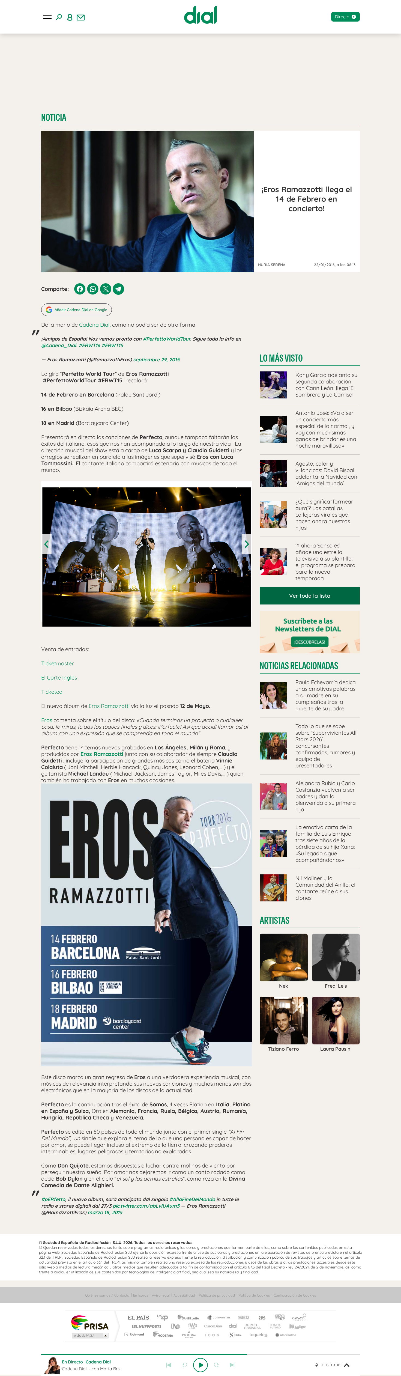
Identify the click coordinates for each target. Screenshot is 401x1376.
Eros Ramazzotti (109, 705)
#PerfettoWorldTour (166, 339)
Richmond (135, 1334)
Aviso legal (161, 1295)
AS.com (259, 1318)
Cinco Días (212, 1326)
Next (246, 544)
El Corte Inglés (59, 677)
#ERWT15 (112, 345)
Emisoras (140, 1295)
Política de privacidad (217, 1295)
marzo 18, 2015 (105, 1212)
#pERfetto (53, 1199)
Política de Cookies (254, 1295)
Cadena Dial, (95, 324)
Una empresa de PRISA (89, 1322)
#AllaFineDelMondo (192, 1199)
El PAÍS (138, 1318)
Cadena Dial (233, 1326)
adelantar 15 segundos (216, 1365)
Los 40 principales (164, 1318)
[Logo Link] (200, 15)
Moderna (161, 1334)
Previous (47, 544)
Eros (47, 720)
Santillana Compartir (218, 1318)
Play (200, 1365)
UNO (176, 1326)
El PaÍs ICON (212, 1334)
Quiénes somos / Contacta (107, 1295)
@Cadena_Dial (58, 345)
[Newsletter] (80, 17)
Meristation (285, 1334)
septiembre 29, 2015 (156, 359)
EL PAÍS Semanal (253, 1326)
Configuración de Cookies (295, 1295)
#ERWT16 (89, 345)
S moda (235, 1334)
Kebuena (293, 1326)
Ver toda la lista (309, 595)
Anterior (168, 1365)
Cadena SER (242, 1318)
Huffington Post (145, 1326)
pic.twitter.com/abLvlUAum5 (146, 1206)
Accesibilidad (184, 1295)
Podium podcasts (188, 1334)
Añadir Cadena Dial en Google (81, 310)
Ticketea (51, 691)
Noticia (53, 117)
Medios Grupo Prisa (89, 1335)
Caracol (297, 1318)
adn (277, 1318)
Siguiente (232, 1365)
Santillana (190, 1318)
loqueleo (259, 1334)
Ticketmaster (57, 663)
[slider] (200, 1354)
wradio (191, 1326)
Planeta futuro (273, 1326)
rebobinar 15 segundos (184, 1365)
